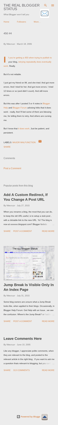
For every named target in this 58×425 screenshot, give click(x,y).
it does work (23, 128)
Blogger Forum (20, 107)
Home (6, 22)
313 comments (21, 370)
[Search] (45, 5)
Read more (48, 231)
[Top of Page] (44, 417)
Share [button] (7, 147)
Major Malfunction (24, 142)
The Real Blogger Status (22, 7)
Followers (21, 22)
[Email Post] (40, 142)
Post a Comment (12, 168)
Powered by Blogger (30, 416)
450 (26, 57)
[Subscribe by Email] (44, 13)
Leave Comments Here (23, 339)
